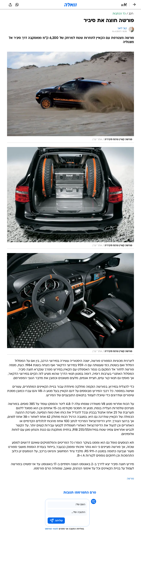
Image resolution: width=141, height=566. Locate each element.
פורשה (130, 479)
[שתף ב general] (10, 5)
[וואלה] (70, 4)
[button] (124, 4)
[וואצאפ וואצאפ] (17, 4)
